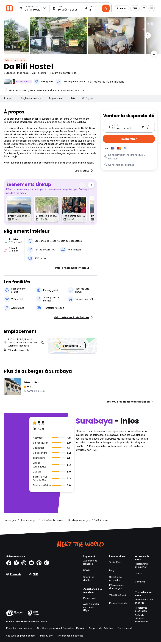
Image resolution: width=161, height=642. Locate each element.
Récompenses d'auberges (116, 587)
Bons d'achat (125, 628)
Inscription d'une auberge (144, 601)
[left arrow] (82, 185)
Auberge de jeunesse (15, 60)
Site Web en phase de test (20, 635)
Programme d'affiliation (141, 609)
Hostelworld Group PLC (141, 565)
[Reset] (44, 8)
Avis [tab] (73, 98)
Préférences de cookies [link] (70, 635)
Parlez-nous (89, 598)
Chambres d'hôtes (88, 578)
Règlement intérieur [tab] (31, 98)
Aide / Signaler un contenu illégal (91, 607)
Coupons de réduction (101, 628)
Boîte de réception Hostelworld (141, 618)
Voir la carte (39, 72)
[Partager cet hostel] (154, 54)
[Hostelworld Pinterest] (39, 562)
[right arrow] (91, 185)
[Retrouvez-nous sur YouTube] (31, 562)
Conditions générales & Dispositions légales (60, 628)
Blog (111, 570)
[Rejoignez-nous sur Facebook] (8, 562)
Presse (138, 573)
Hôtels (86, 570)
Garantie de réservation (115, 578)
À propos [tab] (9, 98)
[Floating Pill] (147, 35)
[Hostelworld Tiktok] (46, 562)
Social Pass (115, 562)
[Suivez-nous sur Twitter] (16, 562)
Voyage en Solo (118, 595)
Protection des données (19, 628)
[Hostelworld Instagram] (23, 562)
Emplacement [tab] (56, 98)
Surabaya (9, 72)
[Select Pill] (144, 8)
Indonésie (23, 72)
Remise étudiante (118, 603)
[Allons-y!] (106, 8)
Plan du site (46, 635)
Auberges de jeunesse (90, 562)
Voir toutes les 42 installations (106, 81)
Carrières (140, 581)
